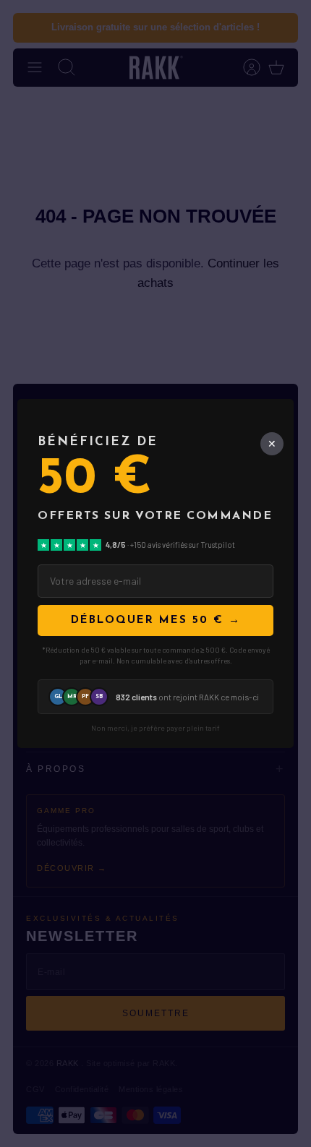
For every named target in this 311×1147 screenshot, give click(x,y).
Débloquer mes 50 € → (156, 620)
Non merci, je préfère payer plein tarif (155, 728)
